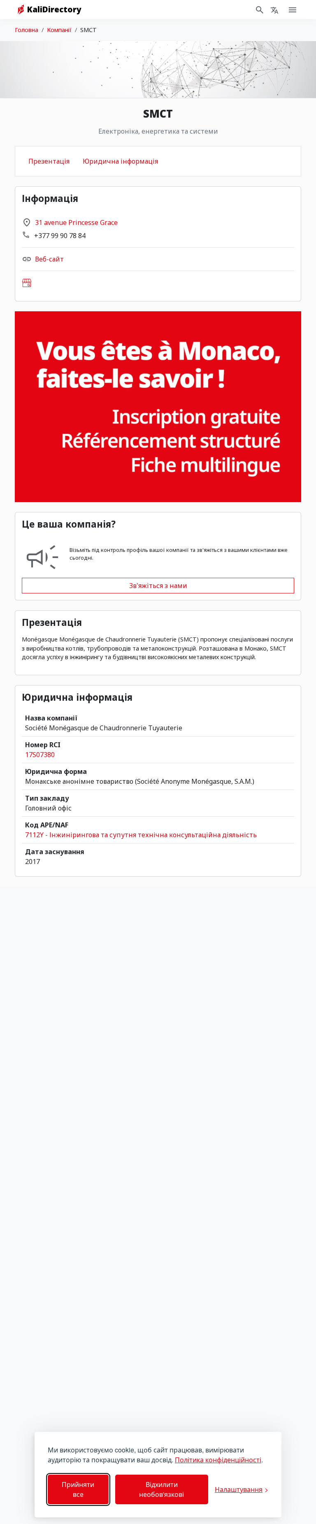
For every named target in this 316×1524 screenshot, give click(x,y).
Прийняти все (78, 1489)
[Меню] (274, 9)
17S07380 (40, 754)
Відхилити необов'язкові (161, 1489)
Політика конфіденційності (218, 1459)
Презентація (49, 161)
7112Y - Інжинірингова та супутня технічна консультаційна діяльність (141, 834)
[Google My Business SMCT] (27, 283)
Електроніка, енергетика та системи (158, 131)
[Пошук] (259, 9)
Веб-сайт (49, 259)
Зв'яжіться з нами (158, 585)
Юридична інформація (120, 161)
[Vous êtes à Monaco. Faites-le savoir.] (158, 406)
